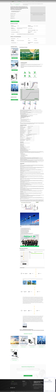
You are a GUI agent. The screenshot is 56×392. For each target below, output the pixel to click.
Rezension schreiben (24, 264)
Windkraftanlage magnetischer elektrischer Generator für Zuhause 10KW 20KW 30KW (14, 358)
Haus (16, 1)
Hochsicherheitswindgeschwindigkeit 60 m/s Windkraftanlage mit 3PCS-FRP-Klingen (14, 93)
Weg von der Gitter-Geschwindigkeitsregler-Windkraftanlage (38, 330)
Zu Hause (11, 4)
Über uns (26, 1)
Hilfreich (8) (39, 291)
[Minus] (54, 378)
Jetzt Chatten (14, 21)
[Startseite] (12, 1)
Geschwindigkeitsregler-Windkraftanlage (17, 4)
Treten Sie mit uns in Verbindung (30, 1)
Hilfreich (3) (40, 273)
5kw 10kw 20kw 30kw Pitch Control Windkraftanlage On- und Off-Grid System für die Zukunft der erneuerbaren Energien (23, 345)
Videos (22, 1)
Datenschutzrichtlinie (13, 391)
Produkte (19, 1)
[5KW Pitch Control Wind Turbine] (38, 13)
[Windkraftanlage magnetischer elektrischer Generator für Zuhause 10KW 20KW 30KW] (14, 353)
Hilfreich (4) (39, 310)
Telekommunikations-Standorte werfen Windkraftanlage (25, 330)
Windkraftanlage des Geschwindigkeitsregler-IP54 (28, 329)
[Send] (54, 391)
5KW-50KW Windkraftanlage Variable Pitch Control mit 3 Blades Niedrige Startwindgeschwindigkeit (14, 345)
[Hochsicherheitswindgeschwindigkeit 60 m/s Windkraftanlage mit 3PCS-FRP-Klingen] (41, 340)
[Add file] (44, 391)
